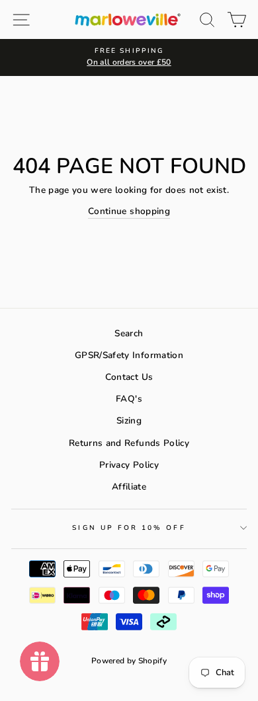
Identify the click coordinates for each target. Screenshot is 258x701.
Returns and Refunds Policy (129, 443)
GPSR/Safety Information (129, 355)
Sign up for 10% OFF (128, 528)
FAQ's (129, 398)
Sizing (129, 420)
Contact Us (129, 377)
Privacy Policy (129, 465)
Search (128, 333)
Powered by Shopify (129, 660)
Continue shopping (129, 211)
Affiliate (129, 486)
